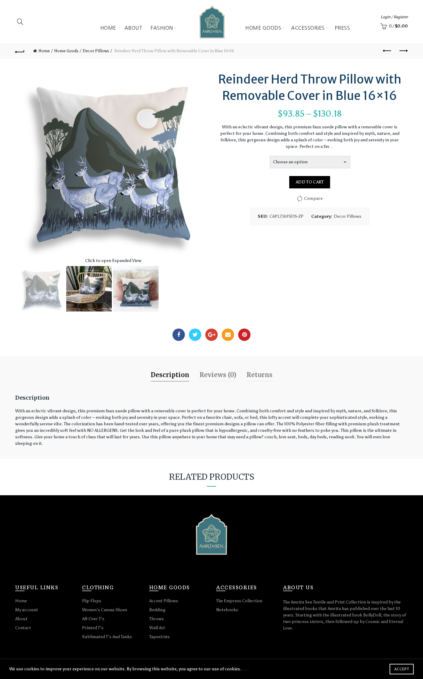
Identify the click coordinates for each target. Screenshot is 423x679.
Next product (403, 51)
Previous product (387, 51)
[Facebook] (178, 335)
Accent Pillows (163, 601)
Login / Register (394, 17)
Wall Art (157, 627)
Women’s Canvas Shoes (104, 609)
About (133, 27)
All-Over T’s (93, 618)
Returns (259, 375)
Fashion (161, 27)
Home (108, 27)
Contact (23, 627)
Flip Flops (91, 601)
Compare (313, 198)
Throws (156, 618)
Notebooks (227, 609)
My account (26, 609)
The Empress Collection (239, 601)
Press (342, 27)
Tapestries (159, 636)
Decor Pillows (96, 51)
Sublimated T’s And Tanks (107, 636)
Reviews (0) (217, 375)
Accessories (308, 27)
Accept (402, 669)
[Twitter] (195, 335)
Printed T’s (92, 627)
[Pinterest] (244, 335)
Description (170, 375)
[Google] (211, 335)
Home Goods (263, 27)
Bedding (157, 609)
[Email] (228, 335)
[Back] (20, 51)
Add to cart (310, 182)
